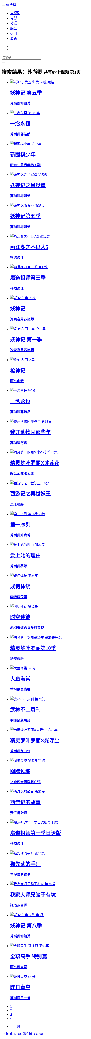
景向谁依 (23, 874)
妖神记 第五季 (26, 93)
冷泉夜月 (17, 350)
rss (3, 1033)
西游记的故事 (25, 802)
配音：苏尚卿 (20, 165)
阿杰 (13, 381)
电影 (13, 18)
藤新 (20, 658)
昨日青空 (20, 987)
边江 (20, 257)
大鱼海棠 (20, 679)
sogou (18, 1033)
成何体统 (20, 586)
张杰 (13, 288)
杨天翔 (35, 165)
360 (25, 1033)
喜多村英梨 (35, 627)
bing (32, 1033)
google (40, 1033)
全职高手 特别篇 (28, 956)
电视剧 (15, 13)
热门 (13, 33)
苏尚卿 (15, 103)
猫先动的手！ (25, 864)
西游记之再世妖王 (30, 493)
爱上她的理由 (25, 555)
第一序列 (20, 524)
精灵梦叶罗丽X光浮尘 (34, 740)
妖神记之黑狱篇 (28, 185)
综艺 (13, 28)
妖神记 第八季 (26, 926)
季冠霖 (15, 689)
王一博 (25, 998)
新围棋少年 (23, 154)
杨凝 (13, 658)
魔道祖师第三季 (28, 278)
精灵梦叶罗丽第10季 (33, 648)
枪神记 (17, 370)
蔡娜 (23, 566)
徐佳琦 (15, 720)
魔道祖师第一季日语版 (35, 833)
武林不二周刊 (25, 709)
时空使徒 (20, 617)
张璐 (23, 813)
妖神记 (17, 309)
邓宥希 (25, 535)
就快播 (11, 4)
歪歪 (23, 597)
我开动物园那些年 (30, 432)
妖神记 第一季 (26, 339)
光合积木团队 (20, 782)
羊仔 (13, 874)
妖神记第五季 (25, 216)
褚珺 (13, 257)
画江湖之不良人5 (29, 247)
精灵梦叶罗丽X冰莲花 (34, 463)
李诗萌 (15, 597)
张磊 (20, 504)
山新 (20, 381)
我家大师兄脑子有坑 (33, 895)
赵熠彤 (25, 720)
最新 (13, 38)
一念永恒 (20, 123)
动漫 (13, 23)
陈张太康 (27, 473)
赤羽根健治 (18, 627)
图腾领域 (20, 771)
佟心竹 (25, 751)
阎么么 (15, 473)
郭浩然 (25, 134)
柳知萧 (25, 103)
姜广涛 (35, 782)
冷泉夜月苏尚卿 (22, 319)
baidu (10, 1033)
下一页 (15, 1026)
